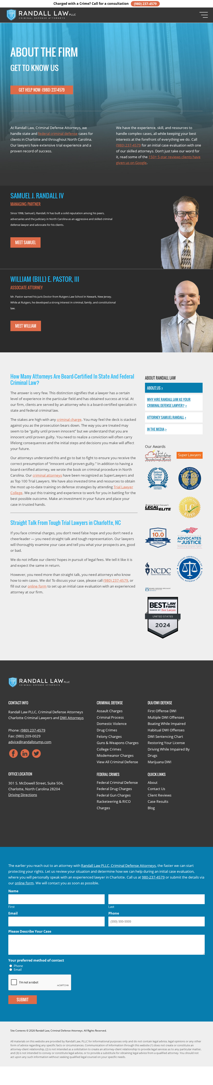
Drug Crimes (107, 730)
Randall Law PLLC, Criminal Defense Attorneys (118, 865)
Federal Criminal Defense (117, 782)
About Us (154, 387)
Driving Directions (22, 794)
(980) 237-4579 (145, 3)
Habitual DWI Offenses (166, 730)
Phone (18, 965)
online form (37, 586)
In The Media (155, 429)
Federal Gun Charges (114, 795)
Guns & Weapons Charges (118, 742)
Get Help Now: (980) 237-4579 (42, 90)
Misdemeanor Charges (115, 755)
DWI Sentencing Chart (165, 736)
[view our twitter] (36, 753)
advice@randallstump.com (29, 741)
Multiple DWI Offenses (166, 717)
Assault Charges (110, 710)
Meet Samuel (25, 242)
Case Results (158, 801)
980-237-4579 (153, 877)
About (152, 782)
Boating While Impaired (167, 723)
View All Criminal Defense (117, 761)
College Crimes (109, 749)
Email (18, 969)
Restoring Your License (166, 742)
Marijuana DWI (159, 761)
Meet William (25, 326)
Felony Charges (109, 736)
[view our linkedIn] (25, 753)
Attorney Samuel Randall (165, 417)
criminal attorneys (47, 475)
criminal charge (69, 419)
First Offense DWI (162, 710)
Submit (22, 999)
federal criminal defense (58, 133)
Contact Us (156, 788)
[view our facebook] (13, 753)
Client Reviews (159, 795)
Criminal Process (110, 717)
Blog (151, 807)
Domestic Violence (112, 723)
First (11, 906)
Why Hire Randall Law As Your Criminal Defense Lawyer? (169, 402)
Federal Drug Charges (114, 788)
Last (111, 906)
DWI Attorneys (72, 717)
